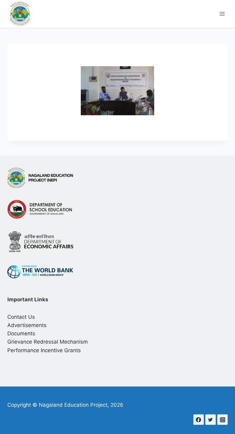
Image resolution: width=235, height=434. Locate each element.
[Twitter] (210, 419)
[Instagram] (222, 419)
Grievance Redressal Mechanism (47, 342)
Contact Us (21, 317)
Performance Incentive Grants (44, 350)
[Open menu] (222, 13)
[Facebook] (198, 419)
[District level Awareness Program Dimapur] (117, 90)
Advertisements (27, 325)
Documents (21, 333)
